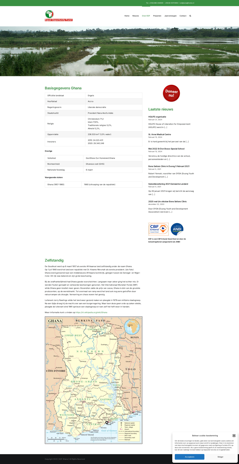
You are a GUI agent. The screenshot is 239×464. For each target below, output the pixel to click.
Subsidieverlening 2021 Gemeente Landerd (168, 184)
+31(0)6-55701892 (171, 3)
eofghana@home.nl (187, 3)
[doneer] (171, 84)
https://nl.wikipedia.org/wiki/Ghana (91, 312)
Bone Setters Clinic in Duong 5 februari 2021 (168, 166)
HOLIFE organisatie (157, 116)
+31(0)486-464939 (156, 3)
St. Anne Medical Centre (159, 134)
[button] (234, 435)
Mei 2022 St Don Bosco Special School (166, 148)
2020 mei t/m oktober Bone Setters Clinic (167, 201)
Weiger (220, 457)
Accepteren (189, 457)
